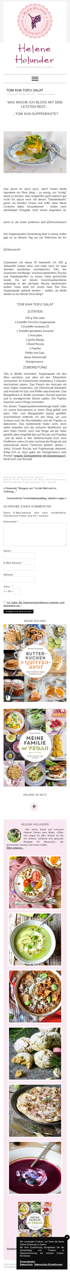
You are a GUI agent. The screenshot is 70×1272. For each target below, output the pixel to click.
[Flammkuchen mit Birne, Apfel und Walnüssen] (35, 1111)
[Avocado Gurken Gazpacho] (35, 939)
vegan (43, 482)
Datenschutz (26, 1264)
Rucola (6, 482)
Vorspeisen (39, 477)
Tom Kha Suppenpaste (31, 482)
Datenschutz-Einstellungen (48, 1264)
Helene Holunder (35, 55)
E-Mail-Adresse (13, 562)
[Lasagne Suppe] (35, 997)
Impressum (13, 1248)
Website (8, 574)
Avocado (16, 479)
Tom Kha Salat (16, 482)
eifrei (36, 479)
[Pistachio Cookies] (35, 1054)
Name (8, 550)
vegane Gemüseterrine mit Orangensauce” (40, 455)
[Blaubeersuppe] (35, 1168)
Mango (41, 479)
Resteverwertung (59, 479)
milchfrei (48, 479)
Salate (31, 477)
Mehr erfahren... (15, 847)
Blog (14, 477)
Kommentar (11, 521)
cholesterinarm (26, 479)
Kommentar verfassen (46, 94)
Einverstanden (27, 1261)
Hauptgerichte (22, 477)
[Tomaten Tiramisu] (35, 882)
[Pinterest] (35, 806)
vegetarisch (51, 482)
